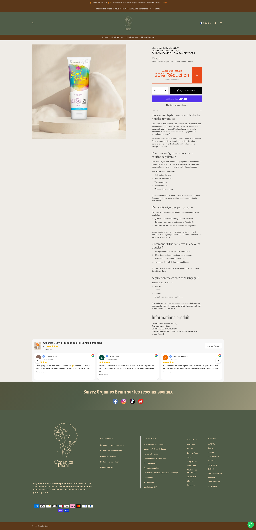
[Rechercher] (33, 23)
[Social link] (115, 401)
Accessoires (149, 482)
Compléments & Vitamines (155, 459)
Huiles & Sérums (151, 454)
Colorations (148, 477)
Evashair (211, 477)
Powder (211, 452)
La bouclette (192, 477)
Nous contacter (106, 467)
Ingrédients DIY (150, 487)
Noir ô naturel (213, 456)
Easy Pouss (192, 461)
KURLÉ (211, 469)
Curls (189, 457)
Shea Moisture (214, 482)
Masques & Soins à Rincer (155, 449)
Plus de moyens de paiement (176, 105)
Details (155, 111)
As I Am (190, 449)
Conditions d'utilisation (109, 456)
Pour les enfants (150, 463)
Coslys (210, 448)
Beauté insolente (215, 473)
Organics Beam (43, 526)
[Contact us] (250, 524)
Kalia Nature (192, 466)
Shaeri (190, 481)
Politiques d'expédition (109, 462)
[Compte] (215, 23)
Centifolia (191, 485)
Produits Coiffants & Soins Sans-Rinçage (161, 473)
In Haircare (212, 486)
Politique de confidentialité (111, 451)
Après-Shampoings (152, 468)
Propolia (211, 461)
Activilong (191, 445)
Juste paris (212, 465)
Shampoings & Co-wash (154, 444)
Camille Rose (192, 453)
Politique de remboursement (112, 445)
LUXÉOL (211, 444)
